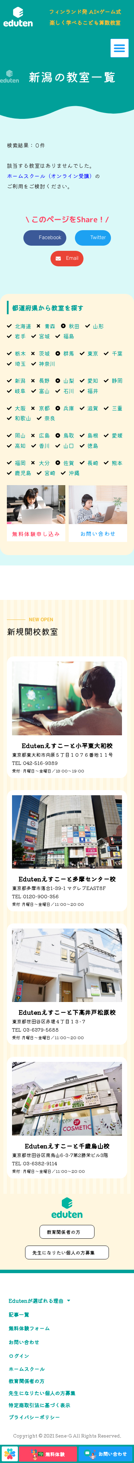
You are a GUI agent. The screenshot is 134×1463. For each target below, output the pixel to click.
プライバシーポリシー (34, 1417)
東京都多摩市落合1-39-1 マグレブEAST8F (59, 887)
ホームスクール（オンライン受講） (51, 176)
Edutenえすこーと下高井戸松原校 (67, 1011)
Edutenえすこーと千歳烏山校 (67, 1145)
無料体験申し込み (36, 534)
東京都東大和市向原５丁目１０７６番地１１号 (62, 754)
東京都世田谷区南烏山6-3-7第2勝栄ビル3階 (60, 1155)
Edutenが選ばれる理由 (36, 1300)
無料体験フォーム (29, 1328)
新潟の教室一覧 (72, 76)
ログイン (19, 1355)
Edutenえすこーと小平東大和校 (67, 745)
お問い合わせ (98, 533)
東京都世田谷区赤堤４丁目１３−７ (49, 1021)
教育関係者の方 (27, 1380)
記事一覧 (19, 1314)
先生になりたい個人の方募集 (42, 1392)
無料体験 (55, 1454)
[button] (119, 48)
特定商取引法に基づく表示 (39, 1405)
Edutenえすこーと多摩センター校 (67, 878)
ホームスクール (27, 1368)
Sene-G (63, 1435)
